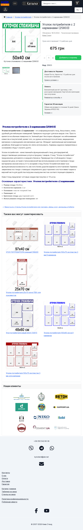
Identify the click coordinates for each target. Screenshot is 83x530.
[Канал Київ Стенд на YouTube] (46, 510)
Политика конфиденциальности (15, 499)
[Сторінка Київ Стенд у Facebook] (36, 510)
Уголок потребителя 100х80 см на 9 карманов (58, 334)
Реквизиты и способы (52, 97)
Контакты (6, 473)
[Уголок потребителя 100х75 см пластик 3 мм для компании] (24, 355)
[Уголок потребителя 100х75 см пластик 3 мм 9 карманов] (61, 234)
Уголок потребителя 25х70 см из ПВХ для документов (23, 293)
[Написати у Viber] (31, 448)
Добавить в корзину (68, 58)
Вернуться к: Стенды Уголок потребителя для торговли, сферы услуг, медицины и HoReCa (39, 207)
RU (77, 10)
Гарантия (5, 484)
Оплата (5, 478)
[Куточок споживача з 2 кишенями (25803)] (21, 40)
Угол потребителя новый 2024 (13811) (21, 333)
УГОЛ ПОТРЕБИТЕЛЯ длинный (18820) (22, 252)
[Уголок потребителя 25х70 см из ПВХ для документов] (24, 275)
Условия (47, 113)
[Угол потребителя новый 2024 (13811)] (24, 315)
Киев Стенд (46, 35)
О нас (4, 476)
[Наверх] (79, 526)
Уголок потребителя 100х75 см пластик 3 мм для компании (23, 374)
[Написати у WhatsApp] (52, 448)
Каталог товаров (9, 489)
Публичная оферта (9, 502)
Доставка (6, 481)
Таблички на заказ (9, 492)
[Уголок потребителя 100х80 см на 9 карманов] (61, 315)
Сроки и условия (50, 80)
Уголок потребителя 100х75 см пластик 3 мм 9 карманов (61, 253)
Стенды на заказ (9, 494)
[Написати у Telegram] (41, 448)
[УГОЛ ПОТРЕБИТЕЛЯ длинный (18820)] (24, 234)
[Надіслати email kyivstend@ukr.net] (41, 464)
